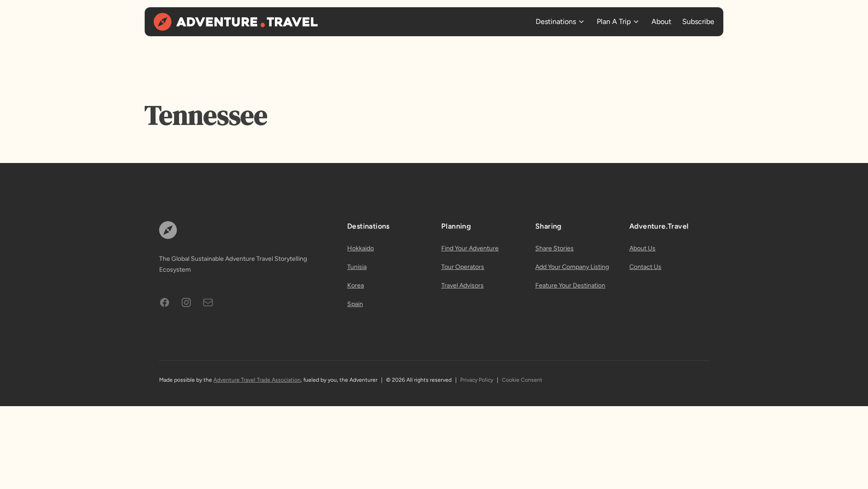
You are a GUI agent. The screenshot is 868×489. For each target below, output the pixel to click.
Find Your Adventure (470, 248)
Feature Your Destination (570, 285)
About (661, 21)
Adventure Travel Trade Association (257, 380)
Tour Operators (462, 267)
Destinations (556, 21)
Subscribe (698, 21)
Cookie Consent (522, 380)
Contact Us (645, 267)
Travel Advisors (462, 285)
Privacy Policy (476, 380)
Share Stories (554, 248)
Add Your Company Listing (572, 267)
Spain (355, 304)
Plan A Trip (614, 21)
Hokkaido (360, 248)
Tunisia (357, 267)
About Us (642, 248)
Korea (355, 285)
